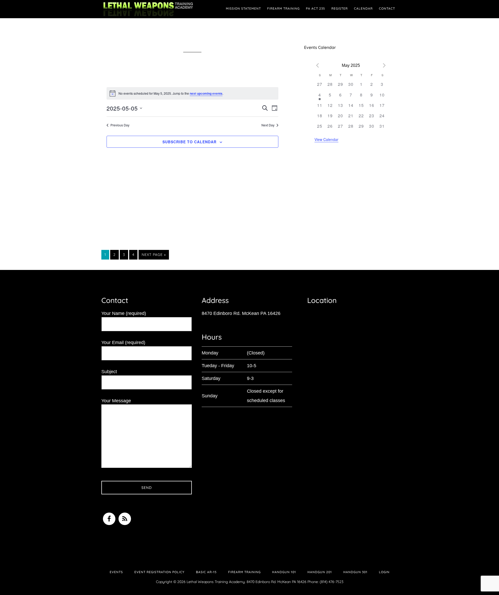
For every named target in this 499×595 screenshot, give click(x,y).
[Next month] (384, 65)
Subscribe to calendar (189, 141)
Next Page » (153, 256)
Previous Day (119, 125)
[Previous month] (317, 65)
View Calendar (326, 139)
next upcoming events (206, 93)
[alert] (192, 93)
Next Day (267, 125)
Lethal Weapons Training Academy (148, 9)
